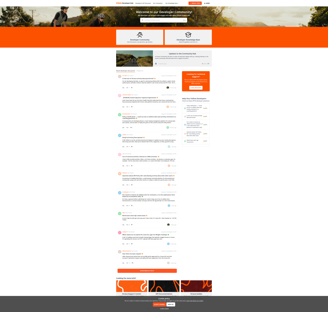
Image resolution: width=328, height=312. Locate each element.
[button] (164, 308)
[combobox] (163, 20)
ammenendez (126, 114)
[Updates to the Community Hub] (164, 58)
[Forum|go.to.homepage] (124, 3)
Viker (123, 212)
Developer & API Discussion (143, 3)
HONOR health (126, 94)
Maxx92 (124, 172)
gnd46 (124, 134)
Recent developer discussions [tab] (125, 71)
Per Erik (124, 75)
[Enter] (141, 20)
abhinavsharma (126, 251)
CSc (123, 153)
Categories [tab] (139, 71)
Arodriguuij (125, 192)
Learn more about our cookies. (194, 301)
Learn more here (196, 87)
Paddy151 (125, 231)
